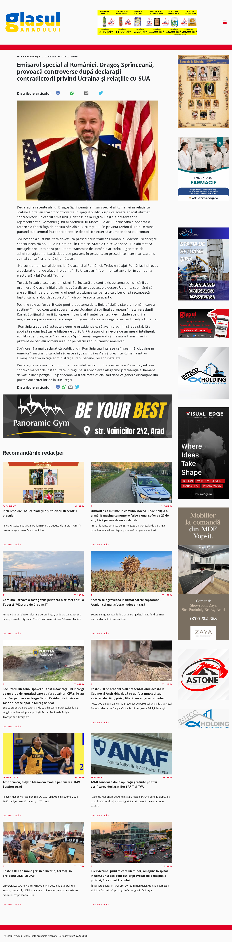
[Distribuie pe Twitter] (101, 93)
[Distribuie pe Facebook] (58, 93)
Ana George (33, 56)
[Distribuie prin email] (86, 93)
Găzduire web (66, 935)
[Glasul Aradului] (38, 22)
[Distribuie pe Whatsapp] (72, 93)
